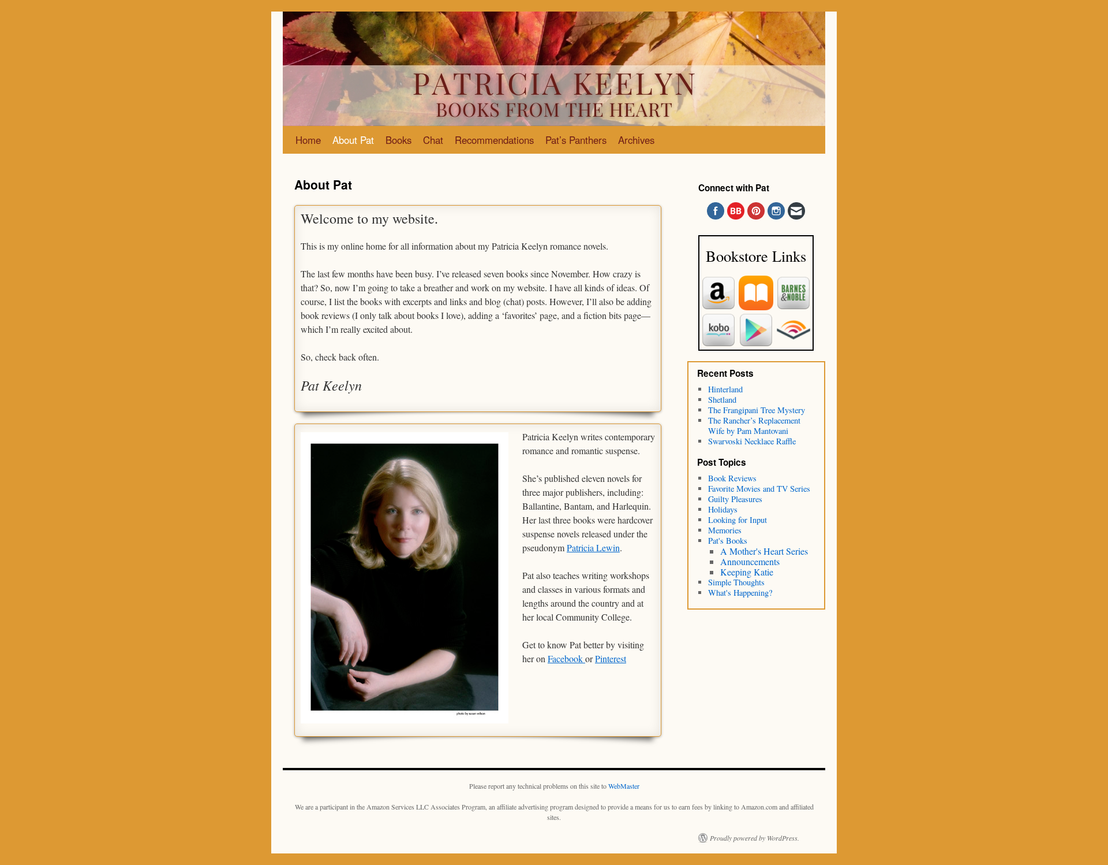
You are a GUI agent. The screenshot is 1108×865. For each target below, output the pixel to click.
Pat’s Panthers (576, 140)
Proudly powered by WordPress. (754, 837)
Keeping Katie (746, 572)
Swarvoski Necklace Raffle (752, 441)
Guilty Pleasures (735, 498)
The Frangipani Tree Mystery (756, 409)
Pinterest (610, 658)
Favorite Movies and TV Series (759, 488)
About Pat (353, 140)
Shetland (722, 399)
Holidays (723, 509)
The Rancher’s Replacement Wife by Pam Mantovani (754, 425)
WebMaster (623, 785)
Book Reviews (732, 478)
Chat (433, 140)
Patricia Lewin (593, 547)
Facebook (566, 658)
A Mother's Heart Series (764, 551)
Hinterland (725, 389)
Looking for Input (737, 519)
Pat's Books (727, 540)
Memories (725, 530)
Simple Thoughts (736, 582)
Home (308, 140)
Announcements (750, 561)
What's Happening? (740, 592)
